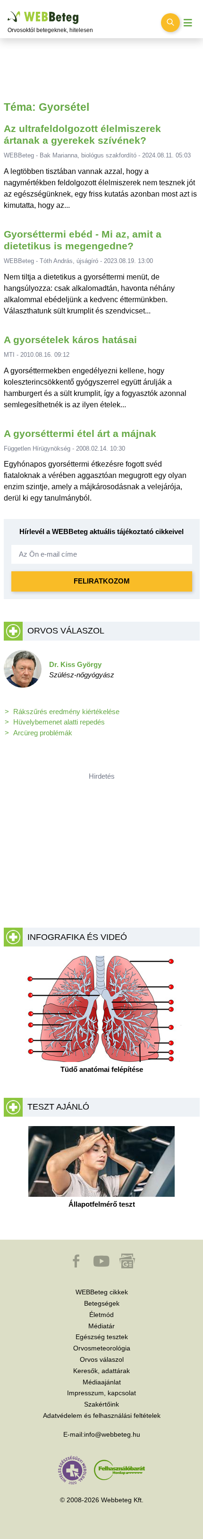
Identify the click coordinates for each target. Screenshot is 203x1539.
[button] (77, 1265)
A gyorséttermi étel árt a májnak (80, 433)
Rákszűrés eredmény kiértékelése (66, 712)
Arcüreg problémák (42, 733)
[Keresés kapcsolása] (170, 22)
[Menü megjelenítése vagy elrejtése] (188, 23)
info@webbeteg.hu (112, 1434)
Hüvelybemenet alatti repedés (59, 722)
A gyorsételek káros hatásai (70, 339)
